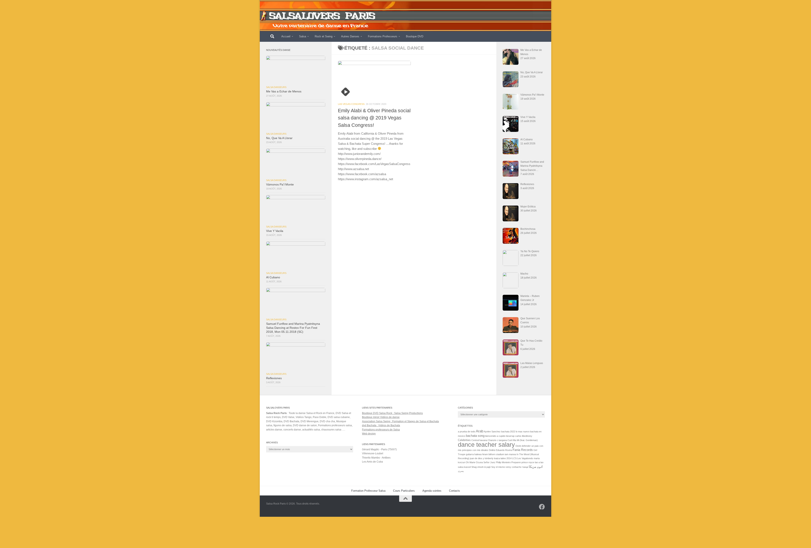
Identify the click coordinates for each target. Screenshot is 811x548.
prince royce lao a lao (532, 462)
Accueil (285, 36)
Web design (369, 433)
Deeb (518, 446)
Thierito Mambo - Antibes (376, 457)
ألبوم (540, 466)
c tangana (502, 440)
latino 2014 (506, 458)
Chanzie (492, 440)
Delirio (492, 450)
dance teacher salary (486, 444)
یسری (461, 471)
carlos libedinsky (523, 436)
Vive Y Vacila (274, 231)
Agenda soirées (431, 490)
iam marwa (510, 454)
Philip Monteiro (503, 462)
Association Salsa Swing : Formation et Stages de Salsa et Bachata (400, 421)
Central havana (479, 440)
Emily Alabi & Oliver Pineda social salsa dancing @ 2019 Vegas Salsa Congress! (374, 118)
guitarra (470, 454)
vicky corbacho (513, 467)
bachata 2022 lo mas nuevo (515, 431)
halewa (478, 454)
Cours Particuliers (404, 490)
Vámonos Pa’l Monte (280, 184)
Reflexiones (274, 378)
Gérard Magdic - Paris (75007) (379, 449)
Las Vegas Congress (351, 104)
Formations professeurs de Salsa (381, 429)
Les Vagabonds (525, 458)
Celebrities (464, 440)
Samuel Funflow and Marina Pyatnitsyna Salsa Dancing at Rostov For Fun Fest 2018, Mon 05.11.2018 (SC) (293, 327)
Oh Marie (470, 462)
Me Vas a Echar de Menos (283, 91)
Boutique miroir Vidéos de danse (381, 417)
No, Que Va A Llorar (279, 138)
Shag (474, 467)
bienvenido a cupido (495, 436)
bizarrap (510, 436)
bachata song (475, 435)
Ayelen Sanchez (492, 431)
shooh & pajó (484, 467)
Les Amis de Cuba (372, 461)
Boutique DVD (414, 36)
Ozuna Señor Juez (485, 462)
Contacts (454, 490)
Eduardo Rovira (504, 450)
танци (525, 467)
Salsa (302, 36)
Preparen (516, 462)
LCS (514, 458)
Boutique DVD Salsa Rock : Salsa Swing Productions (392, 413)
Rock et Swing (323, 36)
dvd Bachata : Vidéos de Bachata (381, 425)
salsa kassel (464, 467)
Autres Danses (350, 36)
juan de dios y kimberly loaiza (485, 458)
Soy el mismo (498, 467)
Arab (479, 431)
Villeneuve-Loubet (372, 453)
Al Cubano (273, 277)
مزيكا (532, 466)
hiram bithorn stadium (493, 454)
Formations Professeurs (382, 36)
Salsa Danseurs (276, 87)
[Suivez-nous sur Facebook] (542, 507)
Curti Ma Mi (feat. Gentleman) (523, 440)
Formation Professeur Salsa (368, 490)
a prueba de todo (466, 431)
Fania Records (523, 450)
